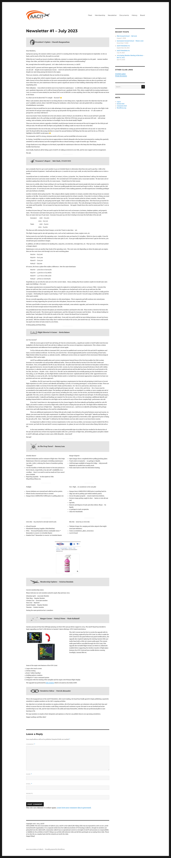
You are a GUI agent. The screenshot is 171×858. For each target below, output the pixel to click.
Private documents (121, 76)
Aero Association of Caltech (34, 849)
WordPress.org (121, 108)
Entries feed (120, 104)
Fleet (90, 15)
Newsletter (112, 15)
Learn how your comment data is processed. (74, 808)
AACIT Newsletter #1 (123, 50)
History (134, 15)
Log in (119, 102)
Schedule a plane (120, 74)
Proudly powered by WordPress (55, 849)
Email (29, 784)
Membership (100, 15)
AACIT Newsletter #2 (123, 46)
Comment (30, 744)
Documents (124, 15)
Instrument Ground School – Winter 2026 (130, 41)
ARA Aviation (50, 683)
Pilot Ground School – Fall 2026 (127, 36)
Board (142, 15)
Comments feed (122, 106)
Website (29, 793)
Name (29, 774)
